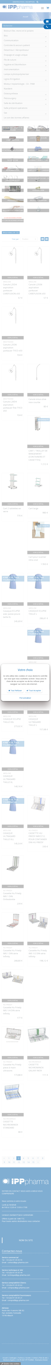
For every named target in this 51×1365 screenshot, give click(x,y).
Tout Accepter (34, 690)
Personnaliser (25, 698)
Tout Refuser (16, 690)
